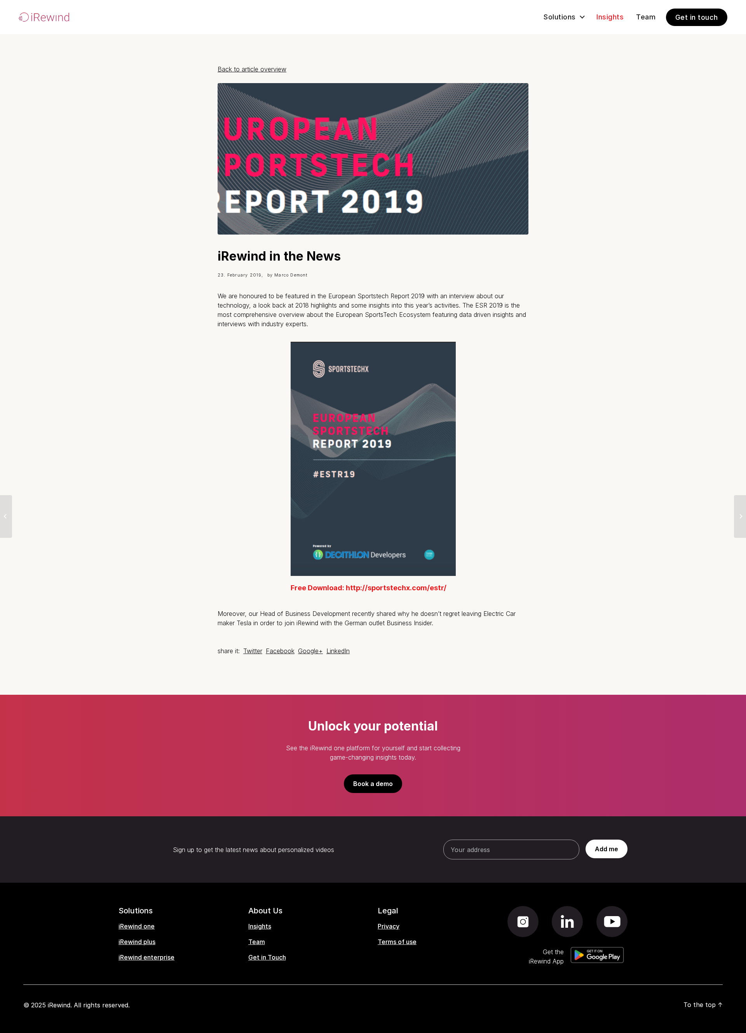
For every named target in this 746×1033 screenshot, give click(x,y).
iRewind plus (137, 942)
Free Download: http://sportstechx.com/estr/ (368, 588)
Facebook (280, 651)
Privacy (388, 926)
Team (256, 942)
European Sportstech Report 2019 (376, 296)
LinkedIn (338, 651)
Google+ (310, 651)
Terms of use (397, 942)
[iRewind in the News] (373, 159)
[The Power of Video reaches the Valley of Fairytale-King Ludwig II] (6, 516)
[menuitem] (567, 17)
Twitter (252, 651)
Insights (259, 926)
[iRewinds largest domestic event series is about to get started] (740, 516)
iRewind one (137, 926)
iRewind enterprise (146, 957)
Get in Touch (267, 957)
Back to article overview (252, 69)
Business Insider (409, 623)
